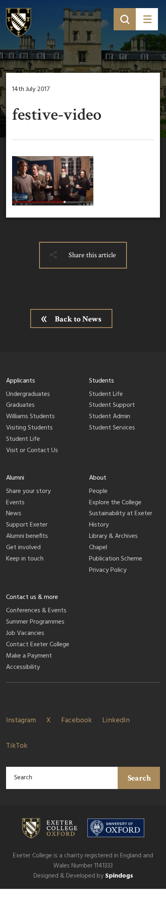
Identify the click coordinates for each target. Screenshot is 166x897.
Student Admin (109, 417)
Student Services (112, 428)
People (98, 492)
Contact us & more (32, 597)
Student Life (23, 439)
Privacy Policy (108, 570)
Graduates (20, 405)
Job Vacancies (25, 634)
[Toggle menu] (147, 19)
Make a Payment (29, 656)
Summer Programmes (35, 622)
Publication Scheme (115, 559)
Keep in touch (25, 559)
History (99, 525)
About (97, 478)
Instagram (21, 720)
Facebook (76, 720)
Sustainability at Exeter (120, 514)
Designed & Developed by (83, 876)
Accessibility (23, 668)
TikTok (16, 746)
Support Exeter (27, 525)
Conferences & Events (36, 611)
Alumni (15, 478)
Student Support (112, 405)
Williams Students (30, 417)
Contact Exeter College (37, 645)
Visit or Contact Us (32, 451)
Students (101, 381)
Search (139, 778)
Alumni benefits (27, 537)
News (13, 514)
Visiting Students (29, 428)
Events (15, 503)
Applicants (20, 381)
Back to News (78, 319)
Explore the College (115, 503)
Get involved (23, 548)
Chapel (98, 548)
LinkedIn (116, 720)
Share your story (28, 492)
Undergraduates (28, 395)
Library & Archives (113, 537)
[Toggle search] (125, 19)
